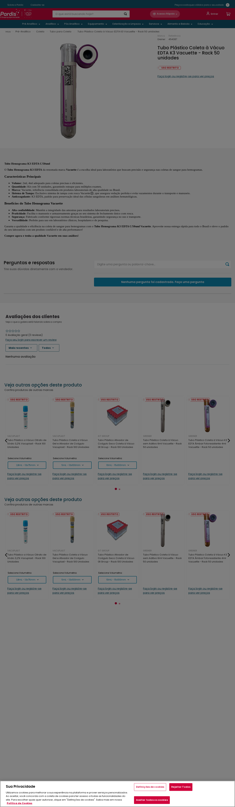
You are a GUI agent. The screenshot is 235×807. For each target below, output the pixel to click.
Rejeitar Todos (180, 787)
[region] (117, 794)
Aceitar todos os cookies (152, 800)
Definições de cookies (150, 787)
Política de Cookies (19, 803)
